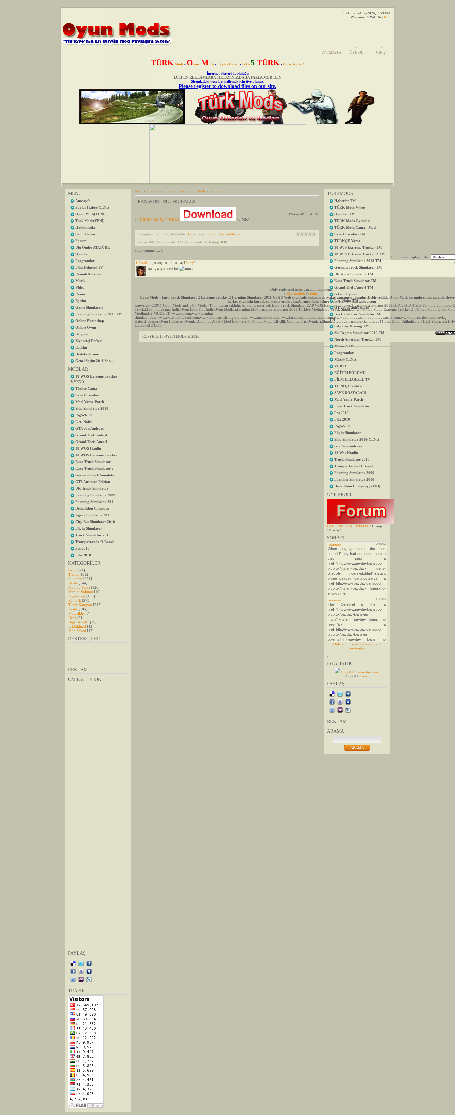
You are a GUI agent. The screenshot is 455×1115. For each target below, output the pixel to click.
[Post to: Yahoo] (81, 979)
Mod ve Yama (79, 587)
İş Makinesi (77, 626)
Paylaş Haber (228, 64)
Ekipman (75, 579)
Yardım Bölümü (80, 592)
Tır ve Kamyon (80, 605)
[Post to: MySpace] (89, 971)
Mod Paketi (77, 631)
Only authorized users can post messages (357, 646)
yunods (200, 64)
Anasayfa (331, 52)
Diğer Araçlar (78, 622)
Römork (74, 600)
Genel (72, 570)
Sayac (364, 676)
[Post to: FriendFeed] (73, 979)
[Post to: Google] (81, 971)
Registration (296, 293)
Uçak (72, 618)
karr (191, 234)
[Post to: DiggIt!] (89, 963)
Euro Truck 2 (293, 64)
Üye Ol (356, 52)
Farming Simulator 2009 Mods (181, 191)
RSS (387, 17)
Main (139, 191)
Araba (73, 609)
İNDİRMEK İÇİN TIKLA (160, 219)
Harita (73, 583)
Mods (167, 64)
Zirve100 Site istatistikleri (359, 672)
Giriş (381, 52)
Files (150, 191)
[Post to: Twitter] (81, 963)
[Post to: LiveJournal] (89, 979)
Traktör (74, 574)
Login (312, 293)
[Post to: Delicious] (73, 963)
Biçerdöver (76, 596)
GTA (261, 64)
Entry (189, 263)
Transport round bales (223, 234)
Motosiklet (76, 613)
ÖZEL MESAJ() (339, 526)
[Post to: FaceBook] (73, 971)
